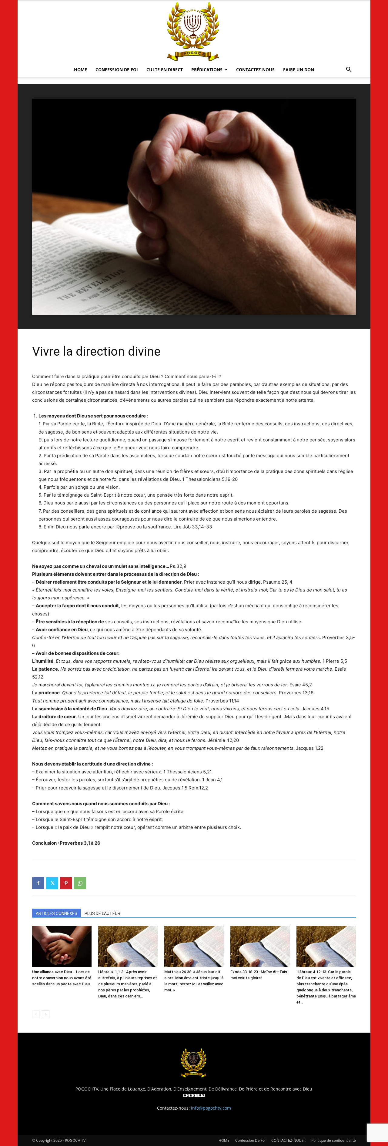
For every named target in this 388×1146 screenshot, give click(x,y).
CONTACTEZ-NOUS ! (288, 1140)
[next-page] (45, 1014)
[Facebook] (38, 883)
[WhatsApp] (80, 883)
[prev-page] (36, 1014)
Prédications (206, 69)
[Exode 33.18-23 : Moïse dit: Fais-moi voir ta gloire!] (260, 946)
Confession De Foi (116, 69)
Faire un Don (298, 69)
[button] (348, 70)
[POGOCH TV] (194, 31)
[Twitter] (52, 883)
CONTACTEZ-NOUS (255, 69)
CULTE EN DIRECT (164, 69)
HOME (80, 69)
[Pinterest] (66, 883)
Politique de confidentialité (333, 1140)
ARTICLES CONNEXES (56, 913)
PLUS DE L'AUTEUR (102, 913)
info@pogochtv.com (211, 1108)
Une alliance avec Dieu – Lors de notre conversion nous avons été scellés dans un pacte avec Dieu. (61, 978)
